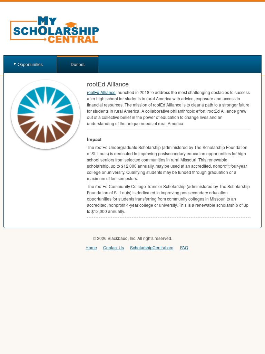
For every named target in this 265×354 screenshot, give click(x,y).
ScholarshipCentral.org (152, 247)
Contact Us (113, 247)
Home (91, 247)
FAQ (184, 247)
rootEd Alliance (101, 92)
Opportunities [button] (30, 64)
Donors (78, 64)
